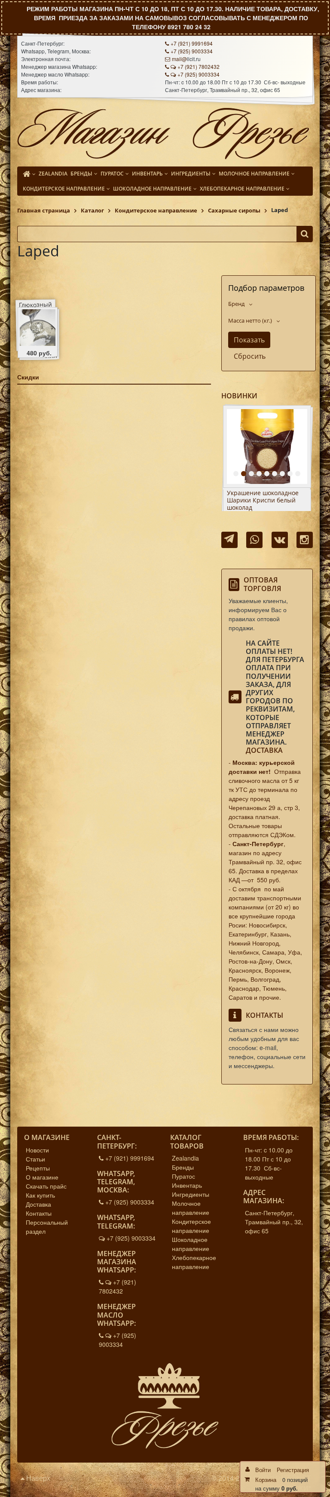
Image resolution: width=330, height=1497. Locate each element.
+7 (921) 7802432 (198, 66)
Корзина (265, 1479)
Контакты (39, 1213)
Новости (37, 1150)
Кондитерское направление (191, 1226)
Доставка (264, 750)
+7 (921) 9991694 (192, 43)
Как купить (40, 1195)
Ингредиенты (190, 1194)
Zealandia (185, 1158)
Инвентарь (187, 1185)
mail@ (179, 58)
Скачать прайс (46, 1186)
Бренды (183, 1167)
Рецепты (38, 1168)
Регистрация (293, 1470)
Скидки (28, 377)
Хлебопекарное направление (194, 1262)
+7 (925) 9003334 (192, 51)
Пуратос (183, 1176)
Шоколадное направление (190, 1244)
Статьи (35, 1159)
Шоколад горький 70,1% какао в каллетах (262, 497)
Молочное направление (190, 1208)
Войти (263, 1470)
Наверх (37, 1478)
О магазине (42, 1177)
